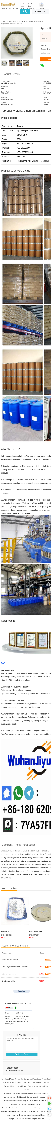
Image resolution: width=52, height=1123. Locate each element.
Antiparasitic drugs (28, 21)
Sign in (41, 8)
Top (49, 1120)
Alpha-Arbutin (6, 931)
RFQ (49, 1097)
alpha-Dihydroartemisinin (14, 24)
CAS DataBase (37, 1082)
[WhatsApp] (49, 1103)
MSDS (19, 1082)
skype (49, 1109)
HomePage (5, 1079)
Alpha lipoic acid (35, 931)
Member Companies (25, 1079)
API (20, 21)
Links (12, 1086)
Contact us (46, 1079)
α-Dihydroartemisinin (9, 974)
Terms (24, 1086)
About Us (13, 1079)
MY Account (49, 1114)
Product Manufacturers (36, 1086)
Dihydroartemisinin (8, 981)
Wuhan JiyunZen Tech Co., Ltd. (18, 1004)
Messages (30, 8)
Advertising (37, 1079)
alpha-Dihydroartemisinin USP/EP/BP (15, 967)
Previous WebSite (9, 1082)
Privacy (18, 1086)
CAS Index (26, 1082)
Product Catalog (12, 21)
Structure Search (40, 11)
